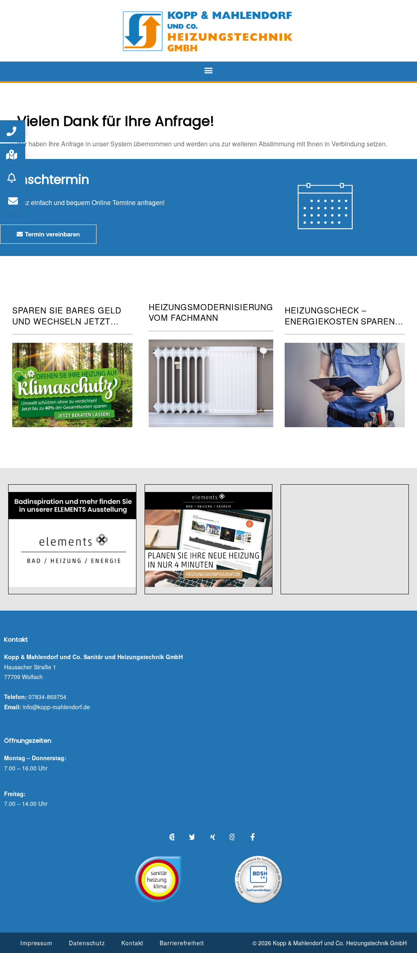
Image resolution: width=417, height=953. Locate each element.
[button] (208, 70)
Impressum (36, 943)
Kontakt (132, 943)
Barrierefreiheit (182, 943)
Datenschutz (87, 943)
